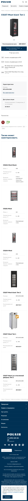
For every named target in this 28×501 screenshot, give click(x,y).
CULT (16, 461)
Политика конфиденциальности (14, 464)
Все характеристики (8, 92)
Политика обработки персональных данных (14, 466)
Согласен (7, 497)
